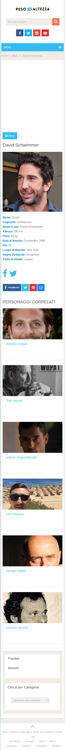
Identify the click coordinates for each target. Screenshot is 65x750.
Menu (7, 47)
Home (4, 55)
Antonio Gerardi (17, 627)
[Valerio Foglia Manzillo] (33, 437)
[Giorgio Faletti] (33, 550)
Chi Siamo (14, 741)
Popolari (13, 658)
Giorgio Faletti (16, 571)
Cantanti (26, 745)
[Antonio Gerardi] (33, 607)
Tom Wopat (14, 400)
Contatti (29, 741)
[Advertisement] (32, 98)
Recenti (13, 668)
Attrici (53, 741)
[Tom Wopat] (33, 380)
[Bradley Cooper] (33, 323)
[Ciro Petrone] (33, 494)
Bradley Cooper (17, 344)
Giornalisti (41, 745)
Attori (15, 55)
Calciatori (12, 745)
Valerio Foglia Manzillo (21, 457)
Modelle (56, 745)
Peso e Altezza (11, 732)
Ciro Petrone (15, 514)
